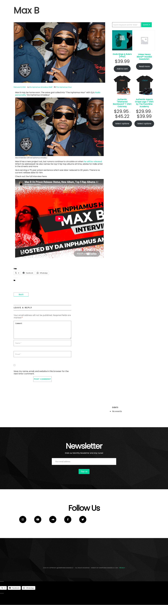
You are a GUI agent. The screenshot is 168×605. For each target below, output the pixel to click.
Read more (144, 66)
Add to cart (122, 68)
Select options (122, 123)
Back (21, 294)
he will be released (93, 161)
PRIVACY (122, 568)
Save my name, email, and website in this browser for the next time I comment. (41, 372)
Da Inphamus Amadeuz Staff (41, 87)
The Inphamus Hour (64, 87)
